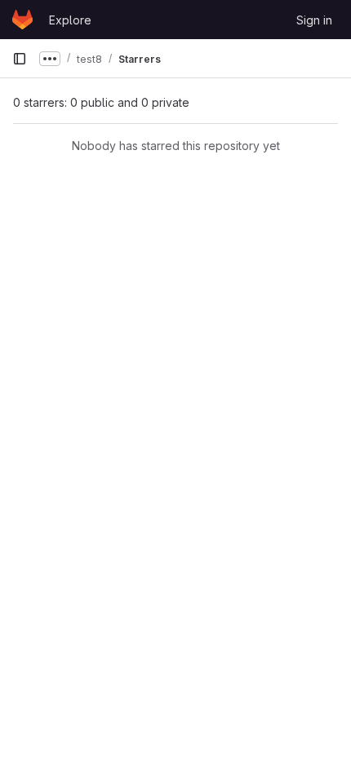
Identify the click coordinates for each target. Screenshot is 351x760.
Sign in (314, 20)
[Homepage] (22, 20)
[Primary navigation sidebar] (20, 59)
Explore (70, 20)
